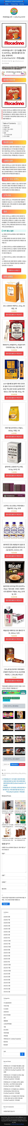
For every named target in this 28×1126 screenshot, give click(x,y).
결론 (5, 132)
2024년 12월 (7, 964)
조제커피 (4, 775)
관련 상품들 (6, 136)
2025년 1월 (7, 961)
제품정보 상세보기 (14, 270)
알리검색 (22, 764)
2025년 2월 (7, 958)
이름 (3, 875)
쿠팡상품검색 (14, 764)
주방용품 (6, 1035)
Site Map (21, 4)
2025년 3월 (7, 955)
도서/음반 (6, 1009)
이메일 (4, 882)
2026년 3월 (7, 931)
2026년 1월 (7, 937)
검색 (5, 1051)
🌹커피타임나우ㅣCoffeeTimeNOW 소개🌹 (14, 1)
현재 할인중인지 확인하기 (14, 314)
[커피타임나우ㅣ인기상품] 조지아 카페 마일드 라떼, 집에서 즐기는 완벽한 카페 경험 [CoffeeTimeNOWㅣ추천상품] (14, 1098)
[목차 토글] (18, 123)
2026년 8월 (7, 916)
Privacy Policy (14, 4)
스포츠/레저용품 (7, 1023)
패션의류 (6, 1041)
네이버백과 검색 (6, 698)
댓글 (3, 853)
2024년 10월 (7, 970)
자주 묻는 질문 (9, 134)
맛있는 (20, 773)
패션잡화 (6, 1044)
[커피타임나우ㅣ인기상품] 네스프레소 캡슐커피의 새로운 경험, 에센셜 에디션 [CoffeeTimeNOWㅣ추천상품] (14, 1077)
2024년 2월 (7, 991)
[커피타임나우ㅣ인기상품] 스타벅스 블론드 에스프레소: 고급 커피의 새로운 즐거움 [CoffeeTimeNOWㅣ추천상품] (14, 1084)
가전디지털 (6, 1005)
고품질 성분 (6, 127)
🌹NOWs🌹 (7, 4)
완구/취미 (6, 1029)
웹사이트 (4, 888)
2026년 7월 (7, 919)
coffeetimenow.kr (19, 61)
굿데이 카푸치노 (14, 773)
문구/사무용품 (7, 1015)
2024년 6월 (7, 979)
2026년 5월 (7, 925)
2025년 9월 (7, 949)
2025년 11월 (7, 943)
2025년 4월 (7, 952)
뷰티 (5, 1017)
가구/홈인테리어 (7, 1003)
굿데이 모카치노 (7, 773)
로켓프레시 (6, 1011)
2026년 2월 (7, 934)
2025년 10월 (7, 946)
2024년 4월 (7, 985)
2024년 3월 (7, 988)
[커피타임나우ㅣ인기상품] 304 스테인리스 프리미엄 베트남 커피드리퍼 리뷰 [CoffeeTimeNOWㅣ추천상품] (14, 1091)
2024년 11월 (7, 967)
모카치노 (24, 773)
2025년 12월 (7, 940)
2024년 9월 (7, 973)
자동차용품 (6, 1032)
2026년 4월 (7, 928)
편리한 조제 (6, 125)
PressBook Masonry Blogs (17, 1124)
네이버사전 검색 (15, 698)
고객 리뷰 (6, 131)
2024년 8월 (7, 976)
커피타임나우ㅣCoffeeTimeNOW (14, 17)
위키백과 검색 (6, 700)
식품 (5, 770)
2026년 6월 (7, 922)
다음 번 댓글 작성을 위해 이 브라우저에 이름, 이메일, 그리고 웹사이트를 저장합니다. (14, 898)
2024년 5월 (7, 982)
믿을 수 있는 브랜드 (8, 129)
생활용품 (6, 1021)
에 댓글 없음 (6, 63)
